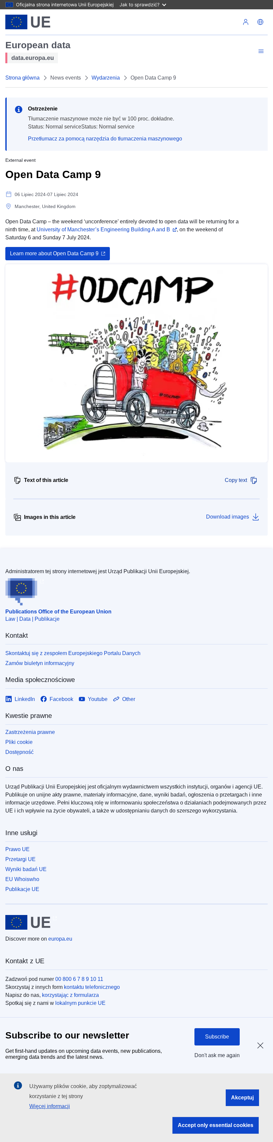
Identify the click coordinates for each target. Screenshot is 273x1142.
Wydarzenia (106, 78)
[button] (260, 22)
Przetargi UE (20, 859)
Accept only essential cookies (215, 1125)
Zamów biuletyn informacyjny (39, 663)
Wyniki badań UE (26, 869)
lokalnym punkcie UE (80, 1003)
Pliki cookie (19, 742)
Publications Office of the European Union (58, 611)
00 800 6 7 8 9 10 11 (79, 979)
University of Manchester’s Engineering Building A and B (103, 229)
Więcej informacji (49, 1106)
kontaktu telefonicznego (92, 987)
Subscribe (217, 1036)
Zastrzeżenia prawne (30, 732)
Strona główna (22, 78)
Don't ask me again (217, 1055)
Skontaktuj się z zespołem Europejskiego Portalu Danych (72, 653)
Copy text (236, 480)
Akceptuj (242, 1097)
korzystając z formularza (70, 995)
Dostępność (19, 752)
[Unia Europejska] (27, 22)
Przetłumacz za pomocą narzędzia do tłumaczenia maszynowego (105, 138)
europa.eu (60, 939)
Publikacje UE (22, 889)
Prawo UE (17, 849)
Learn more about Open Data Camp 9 (54, 253)
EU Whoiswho (22, 879)
